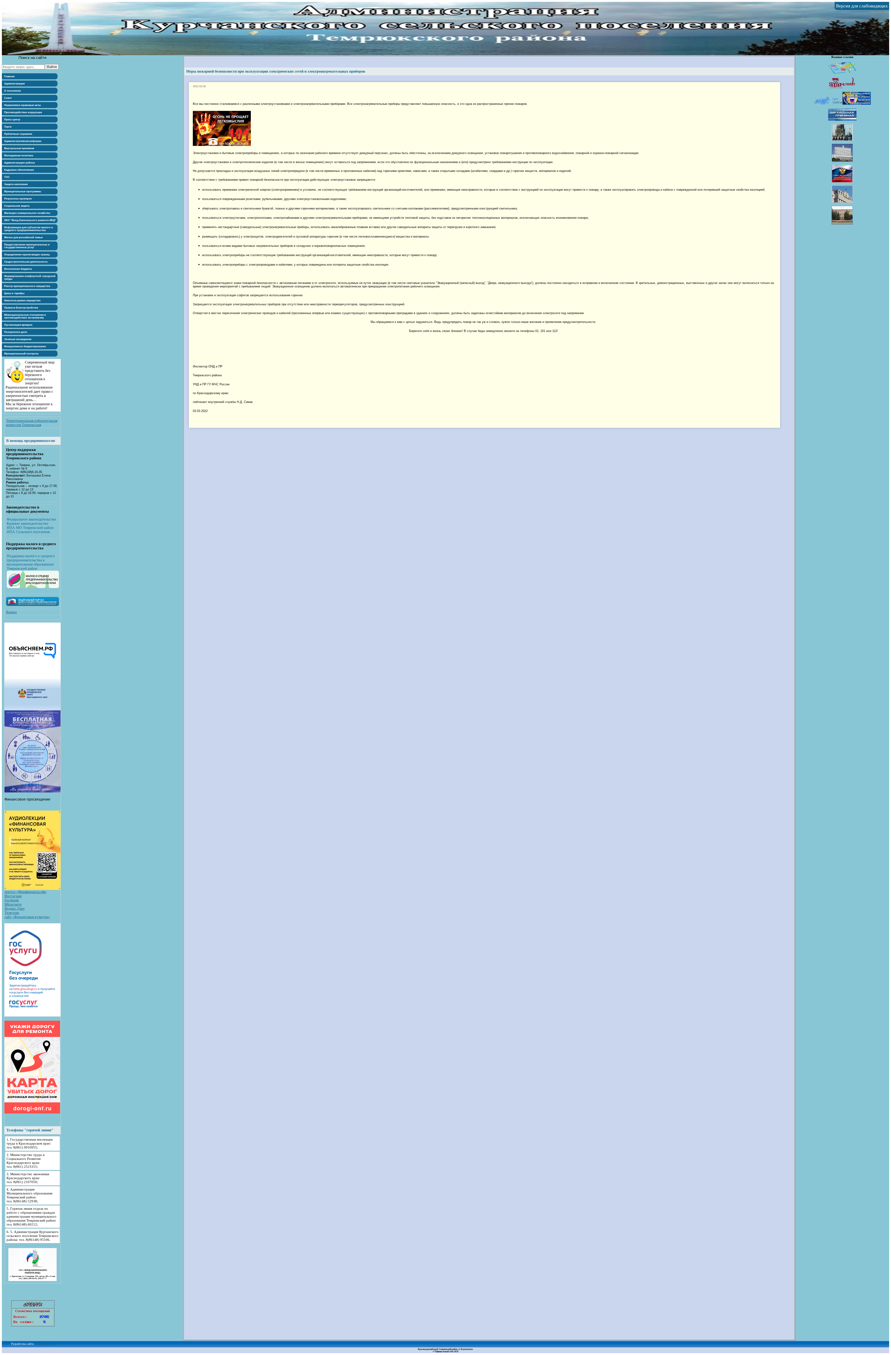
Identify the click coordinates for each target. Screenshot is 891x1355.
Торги (8, 126)
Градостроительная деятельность (26, 261)
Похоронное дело (15, 332)
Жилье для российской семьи (23, 237)
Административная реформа (22, 141)
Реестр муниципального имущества (27, 286)
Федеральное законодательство (31, 519)
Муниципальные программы (22, 191)
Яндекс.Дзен (14, 909)
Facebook (11, 900)
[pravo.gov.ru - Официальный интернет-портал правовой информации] (857, 103)
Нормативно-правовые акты (22, 105)
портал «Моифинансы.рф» (25, 892)
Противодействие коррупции (23, 112)
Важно (11, 612)
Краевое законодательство (27, 523)
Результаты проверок (18, 198)
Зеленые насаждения (17, 339)
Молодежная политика (18, 155)
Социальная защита (16, 205)
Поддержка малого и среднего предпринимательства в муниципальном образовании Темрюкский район (31, 562)
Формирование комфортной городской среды (29, 277)
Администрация (14, 83)
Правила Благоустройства (21, 307)
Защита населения (16, 184)
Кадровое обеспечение (19, 169)
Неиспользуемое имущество (22, 300)
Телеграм (11, 913)
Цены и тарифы (14, 293)
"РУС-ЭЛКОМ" (45, 1343)
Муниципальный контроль (21, 353)
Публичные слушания (18, 133)
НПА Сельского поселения (28, 532)
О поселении (12, 90)
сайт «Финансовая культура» (27, 917)
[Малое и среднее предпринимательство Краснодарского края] (33, 587)
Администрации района (19, 162)
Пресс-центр (12, 119)
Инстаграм (13, 896)
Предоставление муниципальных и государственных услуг (27, 246)
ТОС (7, 177)
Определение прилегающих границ (27, 254)
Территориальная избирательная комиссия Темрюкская (31, 423)
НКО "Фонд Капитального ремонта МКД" (30, 220)
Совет (8, 98)
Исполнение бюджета (18, 268)
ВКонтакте (13, 904)
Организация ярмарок (18, 324)
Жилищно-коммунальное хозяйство (27, 213)
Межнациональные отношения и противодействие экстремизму (25, 316)
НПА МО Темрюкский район (30, 528)
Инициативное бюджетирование (25, 346)
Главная (9, 76)
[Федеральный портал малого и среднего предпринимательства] (32, 605)
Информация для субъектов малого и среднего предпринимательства (28, 229)
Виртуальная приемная (19, 148)
